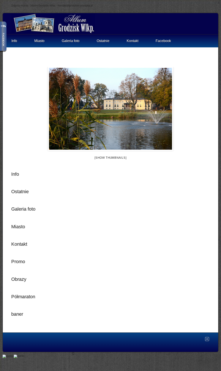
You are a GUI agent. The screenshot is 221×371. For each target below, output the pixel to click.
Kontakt (132, 41)
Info (14, 41)
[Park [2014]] (110, 109)
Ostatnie (103, 41)
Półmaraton (23, 296)
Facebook (163, 41)
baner (17, 314)
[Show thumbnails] (111, 157)
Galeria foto (70, 41)
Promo (18, 261)
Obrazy (18, 279)
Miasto (39, 41)
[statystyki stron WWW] (8, 355)
